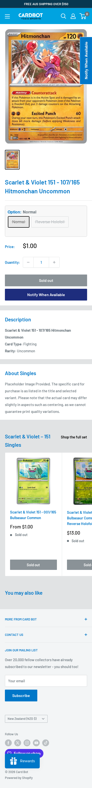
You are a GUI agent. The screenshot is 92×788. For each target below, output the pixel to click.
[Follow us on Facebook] (8, 742)
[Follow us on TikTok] (45, 742)
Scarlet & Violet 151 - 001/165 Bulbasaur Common (33, 515)
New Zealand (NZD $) (22, 719)
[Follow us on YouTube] (36, 742)
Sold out (46, 280)
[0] (83, 16)
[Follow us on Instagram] (27, 742)
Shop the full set (74, 437)
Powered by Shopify (19, 778)
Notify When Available (46, 294)
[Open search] (63, 16)
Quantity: (12, 262)
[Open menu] (7, 16)
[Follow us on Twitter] (17, 742)
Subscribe (21, 695)
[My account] (73, 16)
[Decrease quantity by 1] (28, 262)
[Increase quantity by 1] (54, 262)
